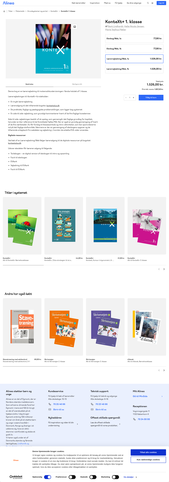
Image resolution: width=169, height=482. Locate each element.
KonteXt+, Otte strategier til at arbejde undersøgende (63, 226)
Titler (10, 11)
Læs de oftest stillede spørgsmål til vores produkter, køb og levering (104, 424)
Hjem (4, 11)
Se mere (36, 249)
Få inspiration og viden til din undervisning (61, 424)
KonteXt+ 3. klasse (147, 226)
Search (148, 3)
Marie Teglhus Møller (115, 29)
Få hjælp (118, 3)
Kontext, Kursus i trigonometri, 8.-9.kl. (105, 226)
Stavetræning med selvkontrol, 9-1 (22, 327)
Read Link (74, 26)
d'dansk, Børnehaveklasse (147, 327)
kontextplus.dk (53, 105)
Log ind (161, 3)
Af (106, 26)
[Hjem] (8, 2)
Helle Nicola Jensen (134, 26)
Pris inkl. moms (148, 89)
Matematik (20, 11)
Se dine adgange (134, 3)
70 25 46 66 (59, 404)
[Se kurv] (152, 3)
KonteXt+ (54, 11)
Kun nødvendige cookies (148, 460)
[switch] (72, 477)
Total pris (159, 81)
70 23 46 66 (102, 404)
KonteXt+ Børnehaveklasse (22, 226)
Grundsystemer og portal (37, 11)
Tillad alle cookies (148, 452)
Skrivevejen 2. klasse (63, 327)
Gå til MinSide (140, 396)
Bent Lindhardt (115, 26)
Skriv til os (58, 409)
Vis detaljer (129, 477)
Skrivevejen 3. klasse (105, 327)
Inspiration (95, 3)
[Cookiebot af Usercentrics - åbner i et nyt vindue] (16, 477)
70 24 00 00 (144, 419)
